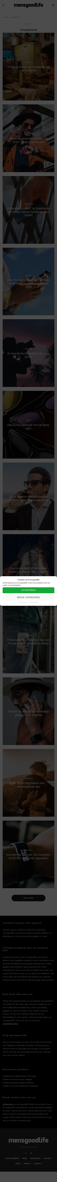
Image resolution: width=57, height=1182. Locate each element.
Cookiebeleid (22, 602)
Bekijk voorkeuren (28, 597)
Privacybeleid (33, 602)
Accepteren (28, 590)
